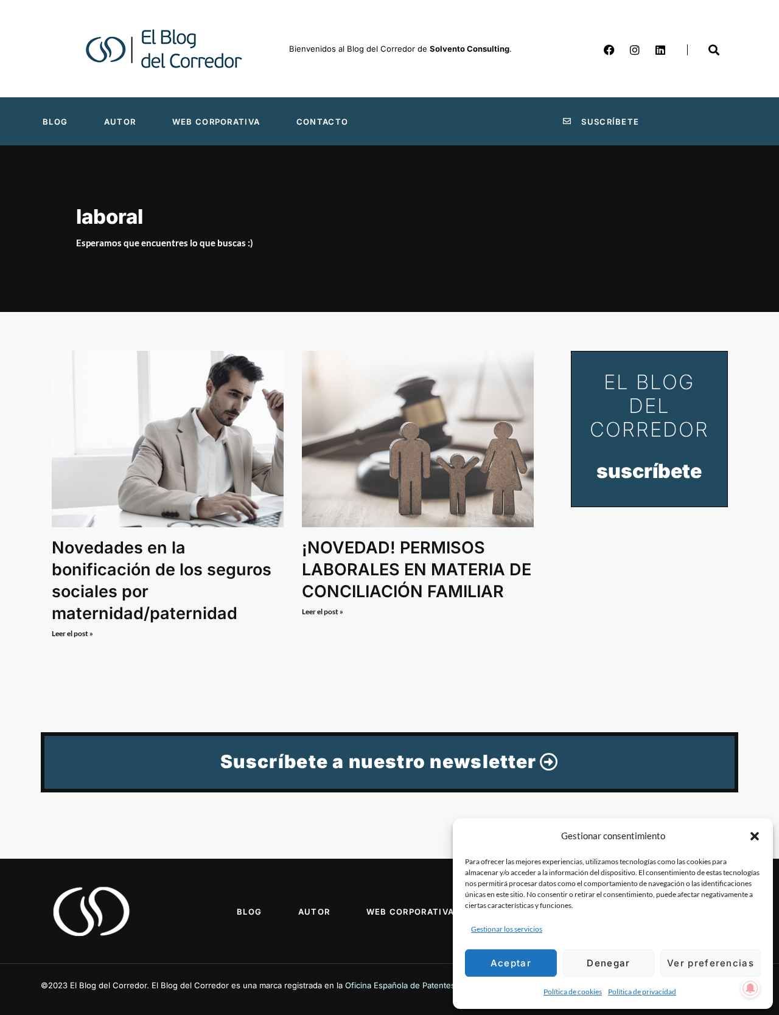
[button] (755, 836)
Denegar (608, 963)
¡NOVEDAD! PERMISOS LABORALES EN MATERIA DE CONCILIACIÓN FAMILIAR (416, 569)
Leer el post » (72, 633)
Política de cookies (572, 991)
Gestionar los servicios (506, 929)
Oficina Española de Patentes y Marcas (418, 985)
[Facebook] (609, 49)
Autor (120, 121)
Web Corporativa (216, 121)
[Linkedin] (660, 49)
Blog (55, 121)
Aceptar (511, 963)
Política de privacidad (642, 991)
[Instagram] (634, 49)
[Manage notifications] (750, 988)
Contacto (322, 121)
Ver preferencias (710, 963)
